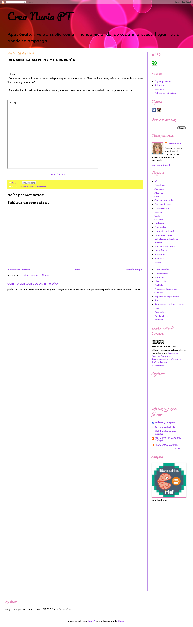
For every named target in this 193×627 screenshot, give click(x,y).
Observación (160, 281)
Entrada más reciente (19, 270)
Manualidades (161, 270)
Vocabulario (160, 312)
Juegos (157, 262)
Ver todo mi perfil (161, 165)
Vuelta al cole (161, 316)
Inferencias (160, 254)
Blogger (121, 621)
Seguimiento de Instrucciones (169, 304)
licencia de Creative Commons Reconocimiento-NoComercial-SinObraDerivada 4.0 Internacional (167, 359)
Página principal (162, 81)
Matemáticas (161, 274)
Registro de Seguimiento (167, 297)
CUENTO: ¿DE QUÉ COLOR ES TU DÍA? (32, 284)
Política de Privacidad (165, 93)
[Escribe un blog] (26, 182)
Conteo (158, 212)
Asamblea (159, 185)
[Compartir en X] (29, 182)
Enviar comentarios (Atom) (35, 275)
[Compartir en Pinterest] (34, 182)
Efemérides (160, 227)
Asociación (159, 189)
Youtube (158, 320)
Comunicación (161, 208)
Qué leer (158, 293)
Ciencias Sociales (163, 204)
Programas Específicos (165, 289)
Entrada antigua (133, 270)
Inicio (78, 270)
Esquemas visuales (163, 235)
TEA (156, 308)
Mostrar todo (180, 449)
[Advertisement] (169, 548)
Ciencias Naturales (27, 187)
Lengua (158, 266)
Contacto (159, 89)
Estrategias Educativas (166, 239)
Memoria (159, 277)
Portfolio (159, 285)
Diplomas (159, 224)
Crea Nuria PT (39, 16)
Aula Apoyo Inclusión (165, 427)
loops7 (91, 621)
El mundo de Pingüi (164, 231)
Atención (158, 193)
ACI (156, 181)
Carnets (158, 197)
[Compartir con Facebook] (31, 182)
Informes (159, 258)
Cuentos (158, 220)
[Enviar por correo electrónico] (23, 182)
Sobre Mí (159, 85)
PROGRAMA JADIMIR (166, 445)
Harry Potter (161, 250)
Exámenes (41, 187)
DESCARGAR (57, 175)
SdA (156, 300)
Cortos (157, 216)
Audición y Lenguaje (165, 423)
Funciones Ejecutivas (165, 247)
